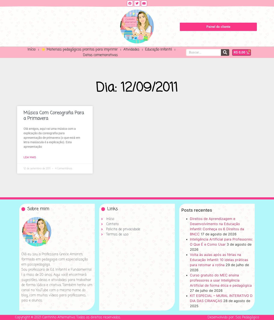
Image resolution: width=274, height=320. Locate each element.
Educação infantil (158, 49)
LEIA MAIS (30, 157)
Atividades (131, 49)
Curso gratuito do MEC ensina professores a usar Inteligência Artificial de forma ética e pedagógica (221, 280)
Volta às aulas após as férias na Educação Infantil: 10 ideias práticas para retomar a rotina (219, 259)
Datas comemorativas (100, 55)
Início (32, 49)
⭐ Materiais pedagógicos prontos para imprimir (79, 49)
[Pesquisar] (225, 52)
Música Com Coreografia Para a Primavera (54, 115)
